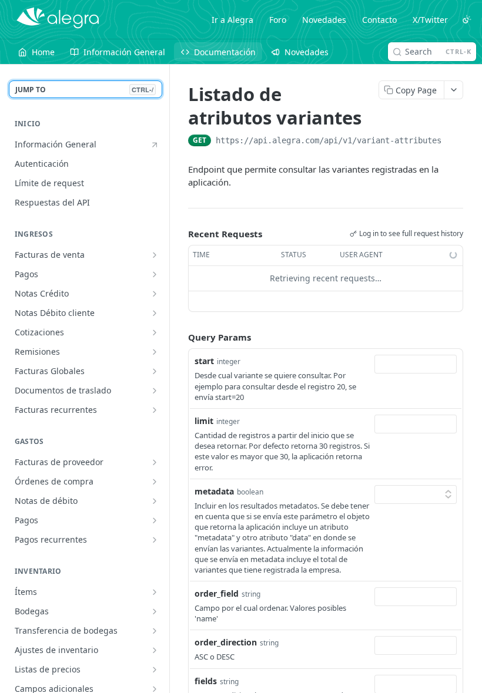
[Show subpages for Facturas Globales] (154, 371)
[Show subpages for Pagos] (154, 274)
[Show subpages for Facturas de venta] (154, 255)
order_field (217, 593)
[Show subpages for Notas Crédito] (154, 293)
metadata (214, 491)
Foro (277, 19)
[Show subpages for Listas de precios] (154, 669)
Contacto (379, 19)
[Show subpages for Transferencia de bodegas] (154, 630)
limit (204, 420)
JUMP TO (84, 90)
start (204, 360)
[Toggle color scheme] (466, 19)
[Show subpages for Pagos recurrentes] (154, 539)
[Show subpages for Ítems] (154, 592)
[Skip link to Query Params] (179, 337)
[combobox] (415, 364)
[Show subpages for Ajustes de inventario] (154, 650)
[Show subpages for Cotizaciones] (154, 332)
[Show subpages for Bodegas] (154, 611)
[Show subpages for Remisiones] (154, 351)
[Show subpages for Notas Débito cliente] (154, 313)
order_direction (226, 642)
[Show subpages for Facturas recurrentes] (154, 410)
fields (206, 681)
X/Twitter (430, 19)
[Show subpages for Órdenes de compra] (154, 481)
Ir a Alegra (232, 19)
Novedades (324, 19)
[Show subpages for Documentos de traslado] (154, 390)
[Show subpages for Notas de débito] (154, 501)
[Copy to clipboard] (453, 141)
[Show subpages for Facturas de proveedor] (154, 462)
